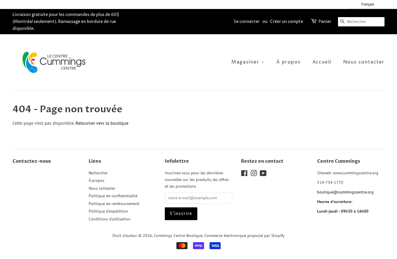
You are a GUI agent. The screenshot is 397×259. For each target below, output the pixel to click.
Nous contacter (364, 62)
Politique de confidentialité (113, 195)
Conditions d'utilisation (109, 219)
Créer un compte (286, 21)
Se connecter (247, 21)
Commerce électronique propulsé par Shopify (244, 235)
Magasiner (246, 62)
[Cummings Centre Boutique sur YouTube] (263, 174)
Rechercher (98, 172)
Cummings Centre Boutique (178, 235)
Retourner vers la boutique (102, 123)
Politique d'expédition (108, 211)
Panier (325, 21)
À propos (288, 62)
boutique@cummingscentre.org (345, 192)
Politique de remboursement (114, 203)
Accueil (321, 62)
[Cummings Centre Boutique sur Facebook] (244, 174)
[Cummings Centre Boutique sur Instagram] (254, 174)
